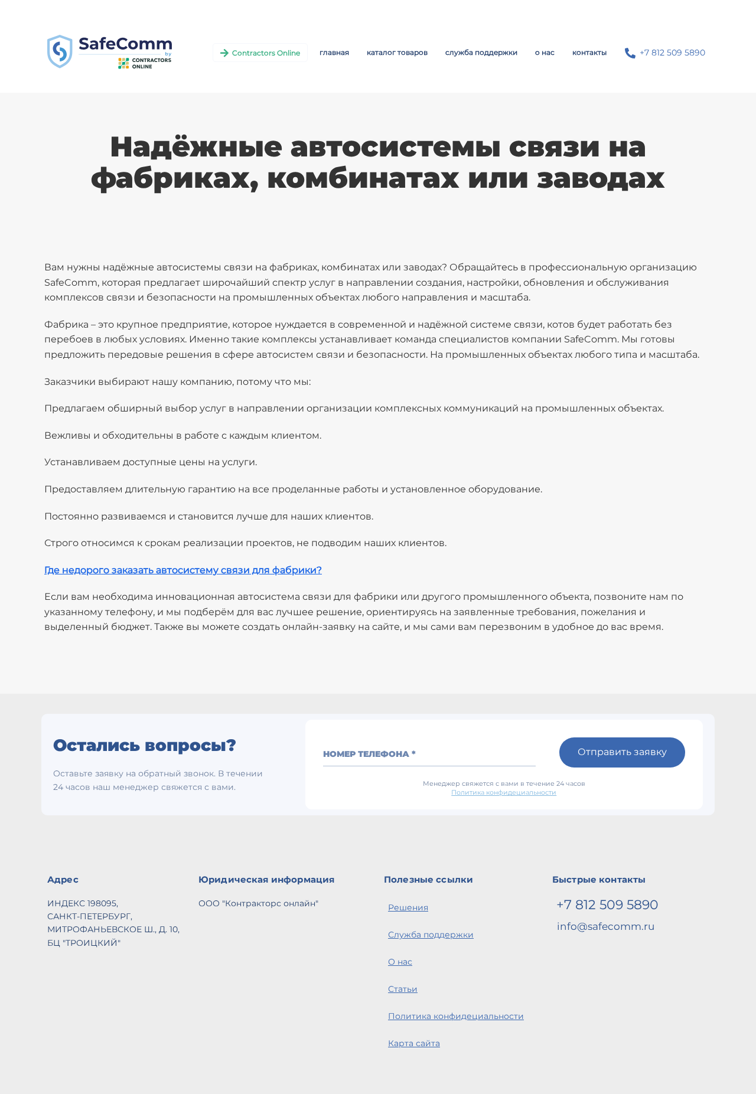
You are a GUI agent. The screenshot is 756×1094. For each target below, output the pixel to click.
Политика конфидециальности (503, 792)
